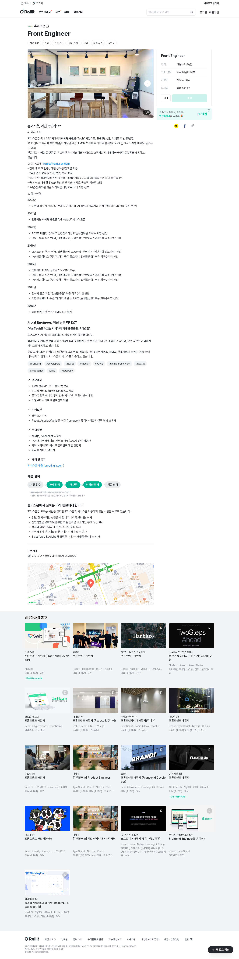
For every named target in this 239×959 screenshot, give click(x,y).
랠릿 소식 (77, 939)
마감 (189, 98)
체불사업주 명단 (171, 939)
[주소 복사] (29, 556)
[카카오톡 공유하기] (176, 126)
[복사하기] (192, 125)
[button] (47, 652)
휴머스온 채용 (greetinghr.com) (45, 465)
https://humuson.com (56, 163)
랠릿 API (189, 939)
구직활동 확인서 (95, 939)
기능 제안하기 (115, 939)
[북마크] (65, 628)
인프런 (64, 939)
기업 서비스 (50, 939)
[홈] (32, 939)
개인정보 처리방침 (150, 939)
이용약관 (131, 939)
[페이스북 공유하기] (184, 126)
